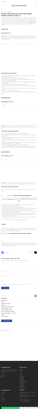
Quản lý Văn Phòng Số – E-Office (8, 313)
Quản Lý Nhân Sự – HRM (6, 308)
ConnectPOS (22, 376)
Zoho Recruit (3, 125)
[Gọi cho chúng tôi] (10, 408)
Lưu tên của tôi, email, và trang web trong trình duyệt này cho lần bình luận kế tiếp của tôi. (16, 284)
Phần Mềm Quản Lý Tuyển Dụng (18, 199)
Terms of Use (3, 401)
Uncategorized (19, 6)
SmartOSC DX (31, 22)
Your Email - (4, 275)
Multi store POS (25, 199)
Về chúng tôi (3, 392)
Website (2, 280)
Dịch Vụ (3, 301)
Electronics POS (22, 388)
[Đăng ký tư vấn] (29, 408)
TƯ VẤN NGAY (7, 320)
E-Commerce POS (31, 199)
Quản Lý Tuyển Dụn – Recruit (7, 311)
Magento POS (22, 385)
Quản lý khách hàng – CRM (7, 306)
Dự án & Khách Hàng (5, 303)
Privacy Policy (3, 399)
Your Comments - (5, 262)
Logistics (3, 305)
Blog (2, 397)
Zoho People (3, 182)
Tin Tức (3, 314)
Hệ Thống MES (30, 198)
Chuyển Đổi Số (4, 300)
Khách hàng (3, 394)
